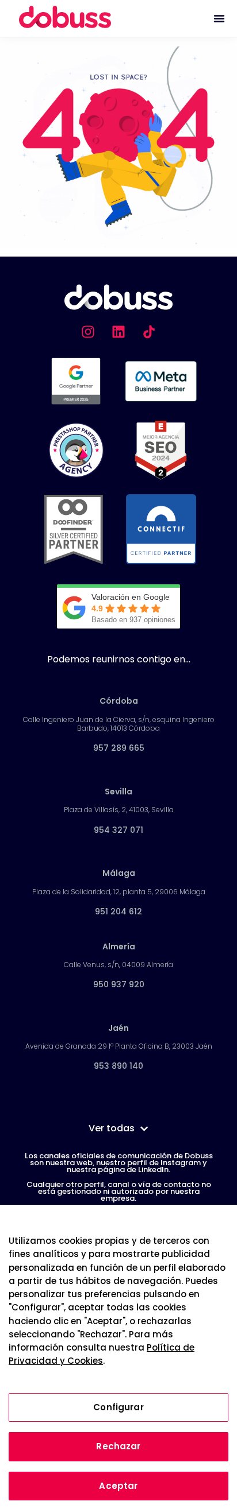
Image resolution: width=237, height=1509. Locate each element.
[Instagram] (88, 332)
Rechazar (118, 1446)
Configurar (118, 1407)
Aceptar (118, 1486)
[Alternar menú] (219, 18)
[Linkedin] (118, 332)
